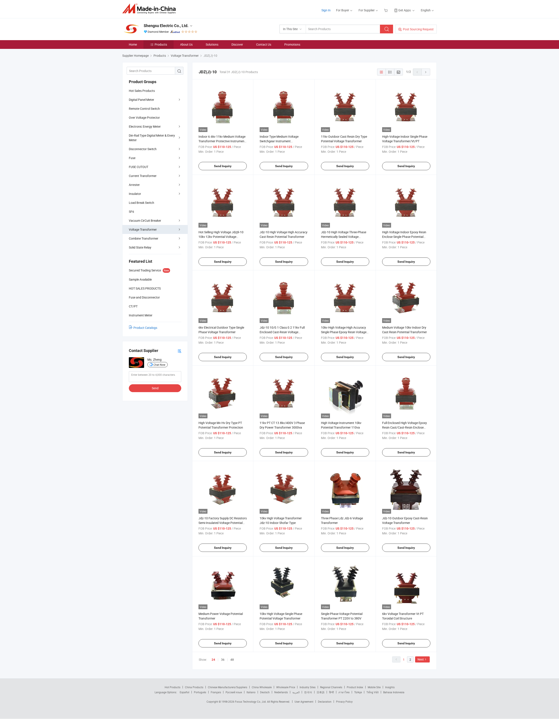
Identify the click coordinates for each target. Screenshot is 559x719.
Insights (390, 687)
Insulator (135, 194)
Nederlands (281, 692)
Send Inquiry (222, 166)
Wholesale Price (285, 687)
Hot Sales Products (142, 91)
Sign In (326, 10)
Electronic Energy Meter (145, 126)
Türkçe (358, 692)
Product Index (355, 687)
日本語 (320, 692)
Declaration (324, 701)
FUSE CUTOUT (138, 167)
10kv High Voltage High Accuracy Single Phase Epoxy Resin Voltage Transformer (343, 332)
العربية (296, 692)
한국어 (308, 692)
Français (216, 692)
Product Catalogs (145, 328)
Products (161, 44)
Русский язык (234, 692)
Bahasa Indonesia (393, 692)
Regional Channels (331, 687)
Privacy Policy (344, 701)
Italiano (251, 692)
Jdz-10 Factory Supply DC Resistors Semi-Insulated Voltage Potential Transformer (222, 522)
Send (155, 388)
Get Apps (404, 10)
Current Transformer (143, 176)
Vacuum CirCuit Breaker (145, 220)
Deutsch (265, 692)
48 (232, 659)
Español (184, 692)
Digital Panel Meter (141, 100)
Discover (237, 44)
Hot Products (172, 687)
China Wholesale (262, 687)
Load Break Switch (141, 203)
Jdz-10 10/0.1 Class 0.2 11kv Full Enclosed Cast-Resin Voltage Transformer (282, 332)
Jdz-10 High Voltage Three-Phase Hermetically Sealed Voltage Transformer (343, 236)
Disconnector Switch (143, 149)
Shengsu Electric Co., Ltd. (166, 25)
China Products (194, 687)
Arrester (134, 185)
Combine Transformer (143, 238)
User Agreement (304, 701)
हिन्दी (331, 692)
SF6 (131, 211)
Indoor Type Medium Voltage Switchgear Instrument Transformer (279, 141)
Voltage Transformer (143, 229)
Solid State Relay (140, 247)
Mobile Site (374, 687)
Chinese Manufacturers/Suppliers (227, 687)
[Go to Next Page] (426, 72)
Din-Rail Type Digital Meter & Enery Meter (152, 137)
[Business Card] (179, 351)
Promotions (292, 44)
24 (213, 659)
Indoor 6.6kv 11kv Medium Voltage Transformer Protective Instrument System (221, 141)
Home (133, 44)
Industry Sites (308, 687)
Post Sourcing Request (418, 29)
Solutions (212, 44)
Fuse (132, 158)
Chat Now (159, 364)
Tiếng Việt (372, 692)
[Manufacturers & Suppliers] (150, 8)
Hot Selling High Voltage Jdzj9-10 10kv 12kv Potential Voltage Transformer (220, 236)
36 (222, 659)
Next (421, 659)
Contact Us (263, 44)
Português (200, 692)
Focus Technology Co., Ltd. (251, 701)
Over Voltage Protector (144, 117)
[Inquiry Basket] (386, 10)
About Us (186, 44)
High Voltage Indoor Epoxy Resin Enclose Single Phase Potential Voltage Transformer (404, 236)
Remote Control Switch (144, 108)
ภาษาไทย (344, 692)
